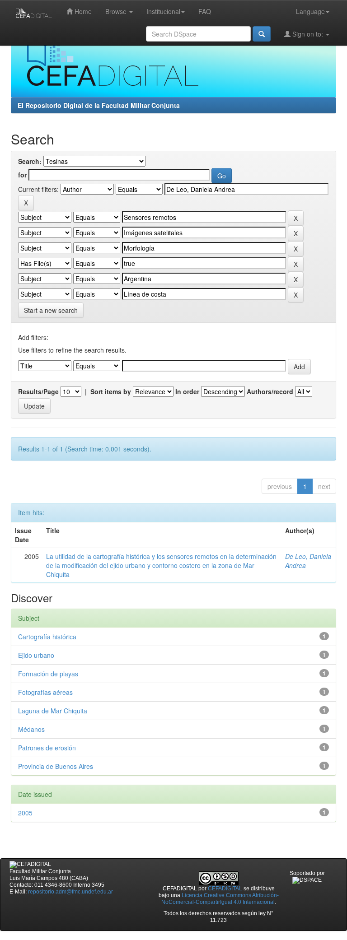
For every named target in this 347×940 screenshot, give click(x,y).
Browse (116, 11)
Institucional (163, 11)
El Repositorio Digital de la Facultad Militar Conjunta (99, 105)
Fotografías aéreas (45, 692)
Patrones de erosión (47, 747)
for (22, 174)
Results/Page (38, 391)
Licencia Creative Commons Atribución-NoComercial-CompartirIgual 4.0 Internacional (220, 898)
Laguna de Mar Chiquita (52, 710)
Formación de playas (48, 673)
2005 (25, 812)
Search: (30, 161)
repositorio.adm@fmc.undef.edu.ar (70, 892)
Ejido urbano (36, 655)
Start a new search (51, 310)
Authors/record (270, 391)
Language (310, 11)
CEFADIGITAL (225, 888)
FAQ (204, 11)
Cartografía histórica (47, 636)
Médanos (31, 729)
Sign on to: (308, 33)
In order (187, 391)
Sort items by (110, 391)
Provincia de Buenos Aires (55, 766)
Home (82, 11)
